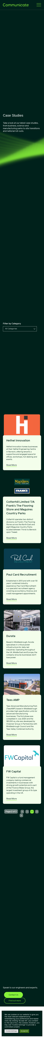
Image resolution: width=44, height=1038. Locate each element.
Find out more (15, 1000)
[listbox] (20, 328)
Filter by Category (12, 323)
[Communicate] (16, 4)
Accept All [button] (24, 1031)
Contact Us (13, 995)
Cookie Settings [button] (11, 1031)
